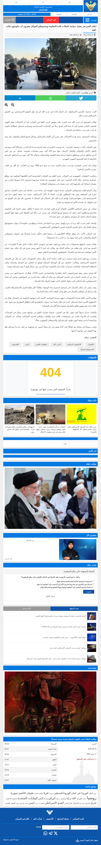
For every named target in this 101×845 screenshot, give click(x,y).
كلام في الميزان (22, 819)
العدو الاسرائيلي (54, 802)
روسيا (91, 798)
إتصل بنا (74, 14)
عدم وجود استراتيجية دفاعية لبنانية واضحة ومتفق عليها (74, 581)
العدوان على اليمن (71, 803)
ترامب (63, 798)
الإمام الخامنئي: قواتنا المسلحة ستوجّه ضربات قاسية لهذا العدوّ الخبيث (60, 616)
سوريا (14, 793)
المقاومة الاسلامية (73, 344)
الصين (31, 803)
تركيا (69, 798)
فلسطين (15, 344)
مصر (95, 793)
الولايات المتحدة (28, 798)
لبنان (68, 92)
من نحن (89, 14)
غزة (26, 344)
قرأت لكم (37, 819)
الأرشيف (58, 14)
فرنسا (51, 793)
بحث (65, 444)
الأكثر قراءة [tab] (27, 608)
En (16, 2)
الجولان (90, 344)
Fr (43, 2)
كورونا (67, 793)
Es (69, 2)
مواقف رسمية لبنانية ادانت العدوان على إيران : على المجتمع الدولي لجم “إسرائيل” (56, 659)
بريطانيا (58, 798)
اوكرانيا (46, 798)
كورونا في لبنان (79, 793)
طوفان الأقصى (26, 793)
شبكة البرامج (63, 819)
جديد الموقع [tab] (74, 608)
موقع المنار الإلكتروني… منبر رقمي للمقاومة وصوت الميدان (64, 637)
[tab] (50, 571)
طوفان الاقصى (40, 344)
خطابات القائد (91, 464)
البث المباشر (51, 20)
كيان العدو (76, 92)
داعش (85, 798)
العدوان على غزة (84, 803)
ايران (51, 798)
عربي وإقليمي (87, 92)
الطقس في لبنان (39, 803)
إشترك (38, 827)
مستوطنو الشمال (86, 349)
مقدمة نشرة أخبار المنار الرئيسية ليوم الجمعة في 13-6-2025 (64, 627)
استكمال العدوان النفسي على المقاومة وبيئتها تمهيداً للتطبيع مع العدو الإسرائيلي (66, 587)
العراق (93, 803)
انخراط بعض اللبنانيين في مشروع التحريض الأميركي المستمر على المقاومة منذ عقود (64, 584)
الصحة (26, 803)
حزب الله (56, 344)
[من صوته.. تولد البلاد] (50, 702)
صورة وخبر (92, 668)
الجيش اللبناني (10, 803)
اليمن (40, 798)
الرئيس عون (20, 803)
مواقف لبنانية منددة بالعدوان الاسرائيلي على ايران (68, 648)
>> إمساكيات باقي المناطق (86, 759)
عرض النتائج (50, 596)
